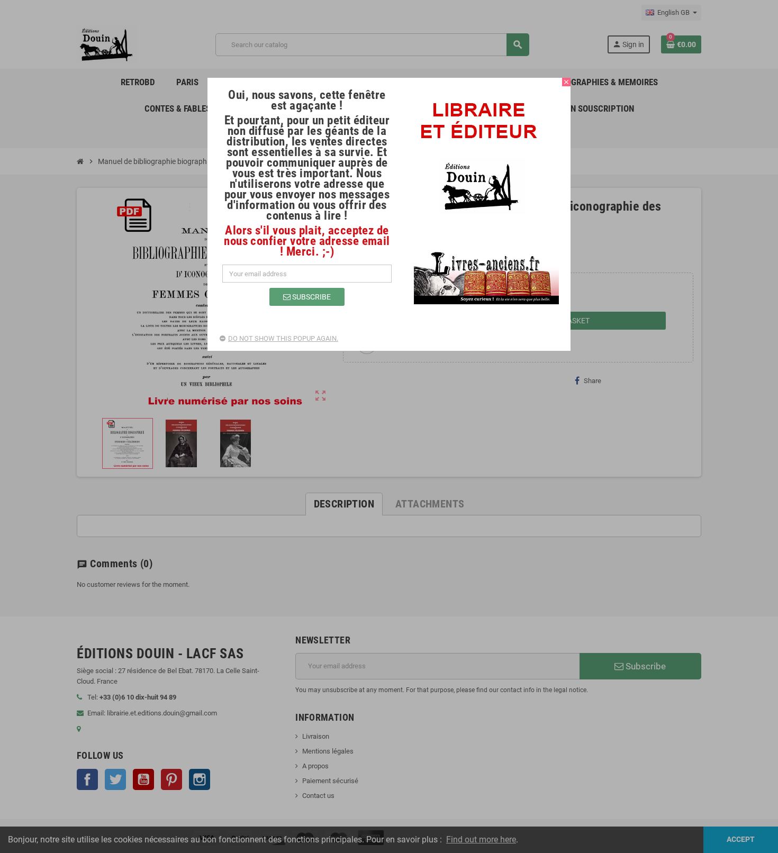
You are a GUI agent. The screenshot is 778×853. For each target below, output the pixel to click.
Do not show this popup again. (283, 338)
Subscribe (311, 297)
